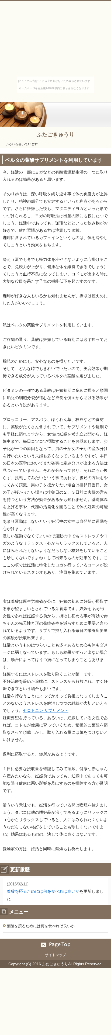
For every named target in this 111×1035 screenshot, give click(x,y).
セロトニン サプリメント (45, 710)
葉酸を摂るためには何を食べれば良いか (43, 891)
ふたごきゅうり (55, 134)
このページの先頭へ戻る (55, 944)
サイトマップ (55, 955)
